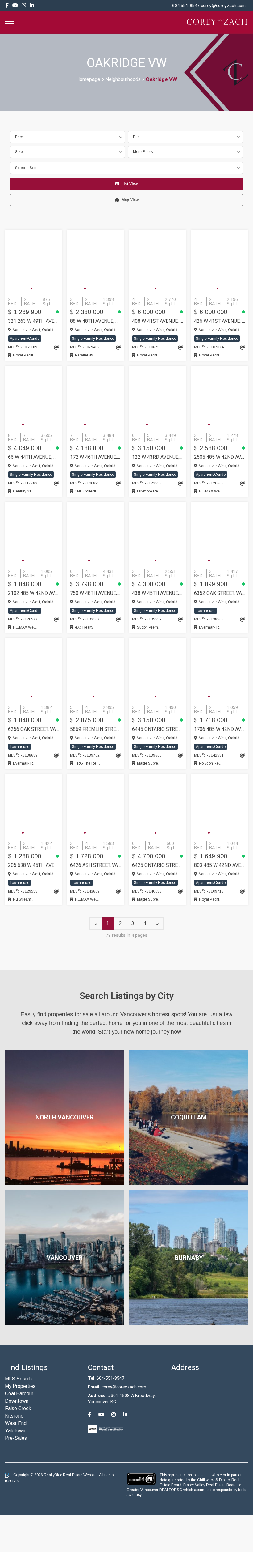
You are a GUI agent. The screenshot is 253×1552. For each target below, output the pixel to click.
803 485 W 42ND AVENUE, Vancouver (219, 865)
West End (16, 1423)
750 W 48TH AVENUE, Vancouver (95, 593)
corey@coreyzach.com (223, 5)
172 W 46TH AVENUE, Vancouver (95, 457)
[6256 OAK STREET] (33, 670)
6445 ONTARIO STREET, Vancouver (157, 729)
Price (19, 137)
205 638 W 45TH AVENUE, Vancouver (33, 865)
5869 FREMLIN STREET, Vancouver (95, 729)
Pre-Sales (16, 1438)
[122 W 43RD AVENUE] (157, 398)
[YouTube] (15, 5)
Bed (136, 137)
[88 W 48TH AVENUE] (95, 262)
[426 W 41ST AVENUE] (219, 262)
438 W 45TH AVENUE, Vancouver (157, 593)
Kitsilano (14, 1415)
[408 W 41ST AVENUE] (157, 262)
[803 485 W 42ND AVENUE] (219, 806)
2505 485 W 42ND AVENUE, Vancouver (219, 457)
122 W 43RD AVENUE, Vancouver (157, 457)
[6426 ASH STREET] (95, 806)
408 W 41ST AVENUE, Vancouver (157, 321)
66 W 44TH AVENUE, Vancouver (33, 457)
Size (19, 152)
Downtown (16, 1401)
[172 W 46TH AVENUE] (95, 398)
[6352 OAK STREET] (219, 534)
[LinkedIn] (32, 5)
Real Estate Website (80, 1475)
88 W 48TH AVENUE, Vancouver (95, 321)
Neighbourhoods (123, 79)
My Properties (20, 1386)
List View (130, 184)
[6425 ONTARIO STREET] (157, 806)
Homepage (88, 79)
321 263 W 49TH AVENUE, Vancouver (33, 321)
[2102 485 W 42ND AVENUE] (33, 534)
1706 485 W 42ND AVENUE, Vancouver (219, 729)
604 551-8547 (186, 5)
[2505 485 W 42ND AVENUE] (219, 398)
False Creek (18, 1408)
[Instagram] (24, 5)
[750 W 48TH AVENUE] (95, 534)
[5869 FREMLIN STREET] (95, 670)
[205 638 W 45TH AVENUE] (33, 806)
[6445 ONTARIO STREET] (157, 670)
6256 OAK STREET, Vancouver (33, 729)
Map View (130, 200)
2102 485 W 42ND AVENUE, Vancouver (33, 593)
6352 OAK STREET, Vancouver (219, 593)
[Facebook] (7, 5)
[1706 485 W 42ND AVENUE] (219, 670)
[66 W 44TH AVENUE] (33, 398)
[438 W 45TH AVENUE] (157, 534)
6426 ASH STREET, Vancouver (95, 865)
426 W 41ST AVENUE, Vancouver (219, 321)
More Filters (143, 152)
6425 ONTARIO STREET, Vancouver (157, 865)
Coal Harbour (19, 1393)
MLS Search (18, 1378)
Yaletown (15, 1430)
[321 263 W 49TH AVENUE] (33, 262)
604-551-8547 (110, 1378)
